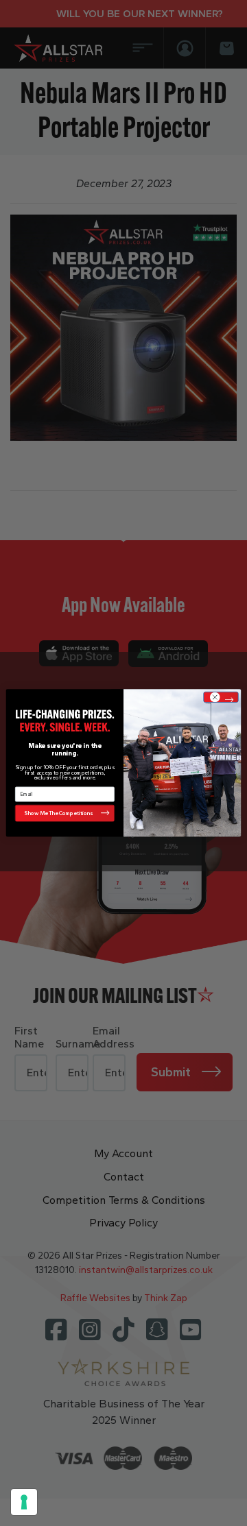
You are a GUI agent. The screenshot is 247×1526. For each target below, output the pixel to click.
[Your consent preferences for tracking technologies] (24, 1502)
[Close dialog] (220, 697)
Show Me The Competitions (59, 813)
